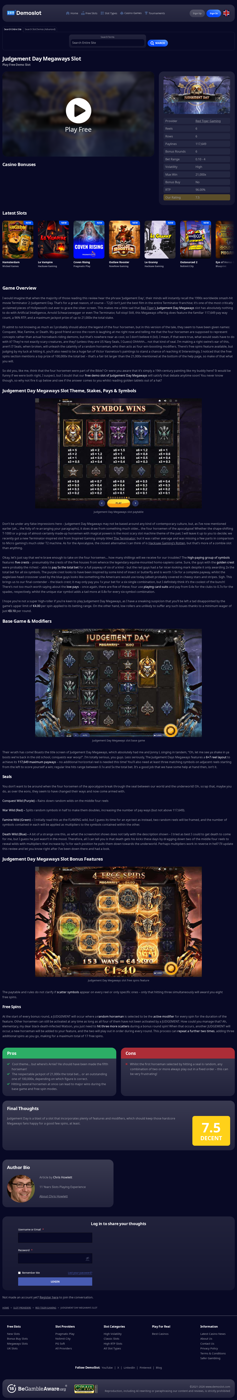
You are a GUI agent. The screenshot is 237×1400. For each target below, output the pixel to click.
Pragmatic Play (64, 1334)
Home (74, 13)
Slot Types (110, 13)
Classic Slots (111, 1338)
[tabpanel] (118, 41)
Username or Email (31, 1229)
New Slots (13, 1334)
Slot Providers (22, 1307)
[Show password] (87, 1258)
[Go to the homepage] (24, 12)
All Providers (63, 1348)
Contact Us (207, 1343)
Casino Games (132, 13)
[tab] (12, 29)
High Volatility (113, 1334)
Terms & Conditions (213, 1353)
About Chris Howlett (53, 1196)
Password (25, 1250)
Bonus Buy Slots (17, 1338)
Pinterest (145, 1367)
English (227, 13)
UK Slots (12, 1348)
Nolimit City (63, 1338)
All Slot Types (112, 1348)
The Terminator (124, 538)
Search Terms (107, 37)
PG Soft (60, 1343)
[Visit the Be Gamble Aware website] (37, 1388)
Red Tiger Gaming (208, 121)
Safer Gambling (210, 1358)
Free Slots (91, 13)
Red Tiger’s (148, 308)
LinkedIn (129, 1367)
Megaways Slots (17, 1343)
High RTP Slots (113, 1343)
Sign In (214, 13)
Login (55, 1281)
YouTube (107, 1367)
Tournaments (156, 13)
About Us (206, 1338)
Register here (49, 1297)
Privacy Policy (209, 1348)
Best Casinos (160, 1334)
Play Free (78, 128)
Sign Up (197, 13)
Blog (159, 1367)
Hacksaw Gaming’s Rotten (166, 543)
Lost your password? (80, 1272)
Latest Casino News (213, 1334)
